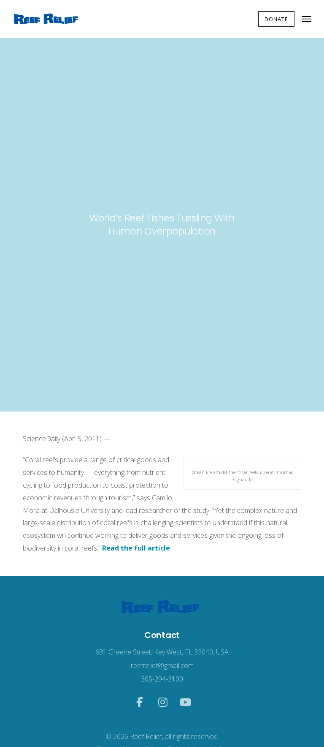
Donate (276, 19)
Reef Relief (146, 736)
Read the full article (136, 548)
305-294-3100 (162, 679)
